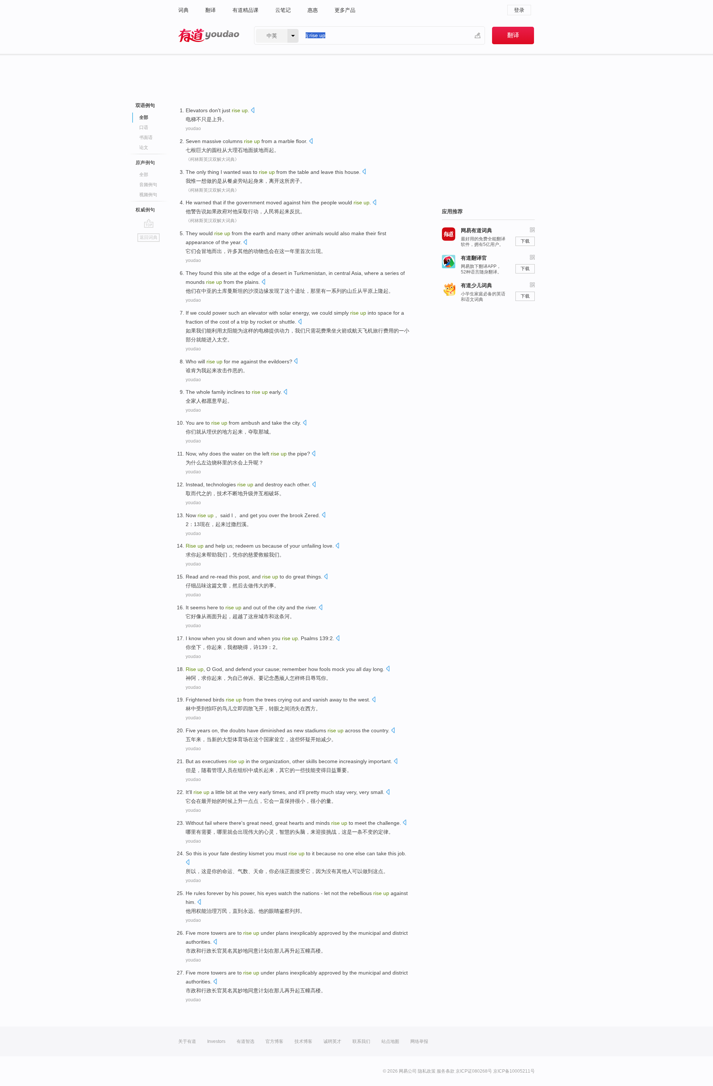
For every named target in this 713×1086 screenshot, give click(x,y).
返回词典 (148, 237)
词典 (183, 10)
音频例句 (148, 184)
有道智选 (245, 1041)
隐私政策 (427, 1071)
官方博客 (274, 1041)
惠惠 (312, 10)
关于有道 (187, 1041)
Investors (216, 1041)
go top (148, 223)
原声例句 (145, 162)
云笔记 (283, 10)
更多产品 (345, 10)
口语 (143, 127)
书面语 (146, 137)
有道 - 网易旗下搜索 (208, 35)
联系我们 (361, 1041)
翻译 (210, 10)
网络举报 (419, 1041)
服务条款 (446, 1071)
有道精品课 (245, 10)
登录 (519, 10)
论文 (143, 147)
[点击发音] (252, 111)
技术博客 (303, 1041)
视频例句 (148, 194)
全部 (143, 174)
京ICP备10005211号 (514, 1071)
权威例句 (145, 210)
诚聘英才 (332, 1041)
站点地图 (390, 1041)
